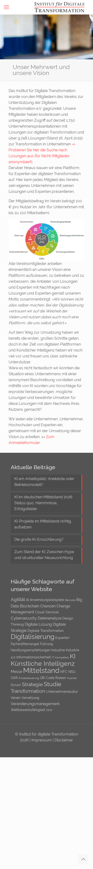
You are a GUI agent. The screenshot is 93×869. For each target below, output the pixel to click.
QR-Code (47, 678)
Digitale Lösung (38, 624)
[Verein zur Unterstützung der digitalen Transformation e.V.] (61, 7)
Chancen (48, 606)
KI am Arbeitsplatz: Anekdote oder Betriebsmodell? (44, 481)
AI (27, 600)
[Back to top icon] (83, 859)
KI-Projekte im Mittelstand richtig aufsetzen (42, 524)
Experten (62, 638)
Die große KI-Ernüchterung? (38, 539)
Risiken (60, 678)
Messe (16, 671)
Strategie (32, 684)
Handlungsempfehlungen (31, 650)
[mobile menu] (6, 7)
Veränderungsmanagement (35, 704)
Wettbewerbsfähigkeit (28, 710)
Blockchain (29, 606)
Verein (16, 698)
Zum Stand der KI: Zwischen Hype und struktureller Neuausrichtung (44, 555)
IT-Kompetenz (60, 657)
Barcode (70, 600)
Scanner (72, 678)
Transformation (28, 691)
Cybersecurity (24, 618)
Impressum (42, 740)
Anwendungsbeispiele (47, 600)
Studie (52, 684)
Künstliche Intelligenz (43, 663)
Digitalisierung (32, 637)
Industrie (58, 650)
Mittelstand (41, 670)
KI (73, 656)
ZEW (49, 710)
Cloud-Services (47, 612)
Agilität (18, 599)
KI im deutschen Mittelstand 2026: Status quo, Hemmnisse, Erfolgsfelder (43, 503)
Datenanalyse (50, 618)
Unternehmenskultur (62, 691)
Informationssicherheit (33, 657)
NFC (63, 672)
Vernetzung (30, 698)
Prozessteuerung (29, 678)
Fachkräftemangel (25, 644)
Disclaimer (64, 740)
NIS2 (71, 672)
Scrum (16, 685)
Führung (46, 644)
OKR (14, 678)
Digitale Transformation (45, 631)
